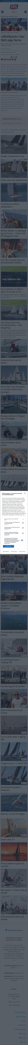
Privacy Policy (22, 551)
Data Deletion (6, 551)
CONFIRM (8, 546)
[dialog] (14, 522)
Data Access (14, 551)
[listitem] (14, 519)
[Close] (25, 493)
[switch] (22, 523)
